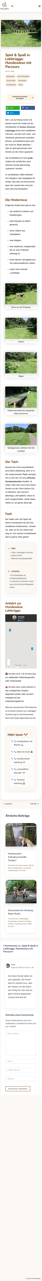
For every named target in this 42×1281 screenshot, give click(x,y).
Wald (29, 924)
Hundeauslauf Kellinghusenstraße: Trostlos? (17, 857)
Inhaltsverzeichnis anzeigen (19, 97)
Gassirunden (10, 80)
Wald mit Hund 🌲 (25, 752)
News (21, 85)
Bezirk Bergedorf (23, 76)
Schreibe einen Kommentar (18, 865)
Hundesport (22, 80)
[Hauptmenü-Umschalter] (39, 6)
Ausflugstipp (23, 919)
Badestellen (10, 76)
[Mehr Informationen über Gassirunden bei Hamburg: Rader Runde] (21, 892)
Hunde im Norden (24, 921)
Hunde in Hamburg (15, 924)
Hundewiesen (11, 85)
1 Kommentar (13, 919)
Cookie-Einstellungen (33, 1278)
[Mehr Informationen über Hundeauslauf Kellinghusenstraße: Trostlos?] (21, 835)
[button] (12, 6)
